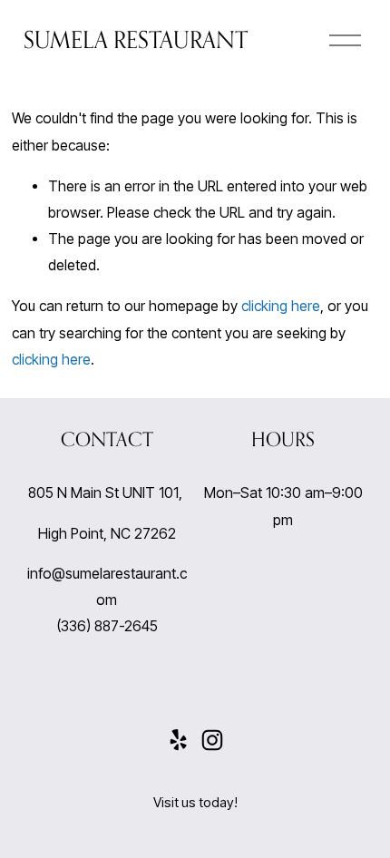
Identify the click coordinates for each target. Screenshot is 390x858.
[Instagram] (212, 740)
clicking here (280, 306)
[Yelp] (178, 740)
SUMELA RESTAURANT (136, 39)
